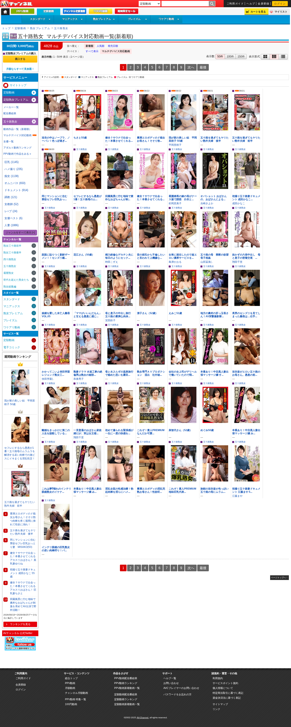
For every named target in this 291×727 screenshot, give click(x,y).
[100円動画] (101, 12)
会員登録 (263, 3)
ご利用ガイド (235, 3)
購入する (20, 58)
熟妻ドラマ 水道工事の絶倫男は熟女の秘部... (87, 373)
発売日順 (113, 45)
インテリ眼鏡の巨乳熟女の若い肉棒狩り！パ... (56, 549)
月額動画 (70, 688)
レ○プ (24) (10, 211)
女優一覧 (8, 141)
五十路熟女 (61, 28)
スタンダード (37, 18)
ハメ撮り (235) (13, 169)
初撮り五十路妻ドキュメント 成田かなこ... (246, 198)
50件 (220, 56)
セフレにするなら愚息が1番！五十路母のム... (87, 198)
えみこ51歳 (175, 313)
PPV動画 (70, 683)
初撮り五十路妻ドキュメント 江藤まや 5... (246, 490)
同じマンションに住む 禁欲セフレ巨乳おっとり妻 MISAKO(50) (23, 543)
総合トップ (71, 678)
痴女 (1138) (11, 176)
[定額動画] (49, 12)
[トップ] (5, 11)
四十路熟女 (9, 259)
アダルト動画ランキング (17, 147)
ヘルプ (250, 3)
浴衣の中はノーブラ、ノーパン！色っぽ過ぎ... (56, 139)
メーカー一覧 (11, 107)
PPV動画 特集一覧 (75, 699)
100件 (230, 56)
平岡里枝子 (175, 144)
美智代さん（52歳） (180, 430)
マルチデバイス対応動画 (116, 51)
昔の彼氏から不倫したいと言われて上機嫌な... (151, 256)
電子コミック (11, 347)
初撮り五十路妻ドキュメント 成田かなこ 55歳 (23, 573)
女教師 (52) (11, 204)
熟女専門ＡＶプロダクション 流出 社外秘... (151, 373)
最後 (203, 67)
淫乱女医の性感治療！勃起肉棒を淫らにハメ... (119, 490)
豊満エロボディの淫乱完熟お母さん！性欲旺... (151, 490)
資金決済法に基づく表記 (227, 697)
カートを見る (258, 11)
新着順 (89, 45)
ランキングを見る (20, 624)
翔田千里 (237, 261)
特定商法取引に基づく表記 (228, 692)
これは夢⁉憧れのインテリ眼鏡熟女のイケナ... (56, 490)
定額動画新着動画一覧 (127, 704)
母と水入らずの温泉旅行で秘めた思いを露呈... (119, 373)
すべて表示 (92, 51)
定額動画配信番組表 (125, 694)
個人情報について (223, 688)
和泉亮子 (78, 378)
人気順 (100, 45)
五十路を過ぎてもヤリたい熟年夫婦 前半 (246, 139)
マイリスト (281, 11)
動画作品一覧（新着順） (17, 129)
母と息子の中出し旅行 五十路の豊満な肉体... (119, 315)
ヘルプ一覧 (169, 678)
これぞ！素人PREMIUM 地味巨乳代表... (184, 490)
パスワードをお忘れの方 (177, 694)
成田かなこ (238, 203)
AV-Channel (16, 3)
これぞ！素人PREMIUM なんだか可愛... (150, 432)
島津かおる (175, 261)
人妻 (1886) (11, 225)
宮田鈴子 (110, 320)
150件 (241, 56)
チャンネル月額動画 (76, 692)
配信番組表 (9, 113)
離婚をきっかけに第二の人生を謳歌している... (56, 432)
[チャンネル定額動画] (75, 12)
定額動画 (20, 28)
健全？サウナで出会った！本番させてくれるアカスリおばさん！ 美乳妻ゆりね (23, 558)
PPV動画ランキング (125, 683)
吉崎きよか (206, 203)
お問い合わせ (171, 683)
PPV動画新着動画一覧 (127, 688)
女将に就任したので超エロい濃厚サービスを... (183, 256)
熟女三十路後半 (12, 252)
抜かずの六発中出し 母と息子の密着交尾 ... (246, 256)
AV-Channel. (143, 717)
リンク (216, 709)
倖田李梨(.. (48, 378)
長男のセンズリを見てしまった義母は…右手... (246, 315)
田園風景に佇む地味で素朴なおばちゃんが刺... (119, 198)
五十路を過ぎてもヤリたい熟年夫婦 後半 (214, 139)
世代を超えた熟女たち (16, 279)
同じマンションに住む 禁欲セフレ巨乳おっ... (56, 198)
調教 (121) (10, 197)
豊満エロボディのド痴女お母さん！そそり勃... (151, 139)
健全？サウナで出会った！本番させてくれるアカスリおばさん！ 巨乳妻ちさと (23, 588)
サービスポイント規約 (225, 683)
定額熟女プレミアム (15, 99)
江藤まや (237, 495)
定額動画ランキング (125, 699)
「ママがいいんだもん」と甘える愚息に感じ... (87, 315)
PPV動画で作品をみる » (17, 153)
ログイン (280, 3)
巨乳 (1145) (11, 162)
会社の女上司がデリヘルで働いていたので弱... (183, 373)
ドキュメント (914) (16, 190)
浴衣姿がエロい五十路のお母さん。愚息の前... (246, 373)
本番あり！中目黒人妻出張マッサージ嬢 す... (214, 373)
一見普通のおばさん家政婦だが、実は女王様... (87, 432)
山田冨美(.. (206, 261)
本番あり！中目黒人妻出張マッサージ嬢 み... (246, 432)
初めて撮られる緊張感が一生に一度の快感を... (119, 432)
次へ (190, 67)
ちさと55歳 (80, 137)
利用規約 (218, 678)
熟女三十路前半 (12, 245)
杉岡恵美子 (175, 203)
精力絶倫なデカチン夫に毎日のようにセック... (119, 256)
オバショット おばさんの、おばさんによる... (213, 198)
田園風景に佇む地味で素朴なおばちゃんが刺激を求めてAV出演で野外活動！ (23, 604)
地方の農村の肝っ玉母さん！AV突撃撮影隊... (214, 315)
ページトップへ (278, 577)
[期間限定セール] (127, 12)
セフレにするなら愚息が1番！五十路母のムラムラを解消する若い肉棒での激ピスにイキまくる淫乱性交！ (19, 453)
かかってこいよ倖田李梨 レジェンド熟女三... (56, 373)
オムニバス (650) (14, 183)
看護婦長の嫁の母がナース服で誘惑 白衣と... (183, 198)
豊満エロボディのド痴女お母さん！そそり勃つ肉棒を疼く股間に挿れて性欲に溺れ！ (23, 519)
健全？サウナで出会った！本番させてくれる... (119, 139)
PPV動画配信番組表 (125, 678)
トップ (6, 28)
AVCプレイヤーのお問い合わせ (181, 688)
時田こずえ (111, 261)
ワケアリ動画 (166, 18)
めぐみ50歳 (207, 430)
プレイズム (134, 18)
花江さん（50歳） (83, 254)
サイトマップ (220, 704)
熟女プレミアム (102, 18)
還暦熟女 (8, 272)
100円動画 (71, 704)
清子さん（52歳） (147, 313)
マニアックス (70, 18)
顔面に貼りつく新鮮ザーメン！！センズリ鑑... (56, 256)
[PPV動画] (23, 12)
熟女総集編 (9, 286)
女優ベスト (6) (13, 218)
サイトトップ (18, 85)
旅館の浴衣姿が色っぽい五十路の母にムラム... (214, 490)
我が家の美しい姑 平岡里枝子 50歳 (19, 402)
